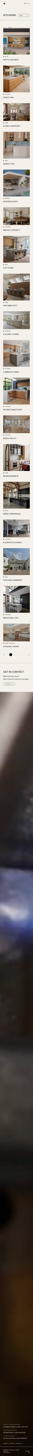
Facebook (18, 1443)
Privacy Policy (6, 1452)
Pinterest (12, 1443)
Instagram (5, 1443)
